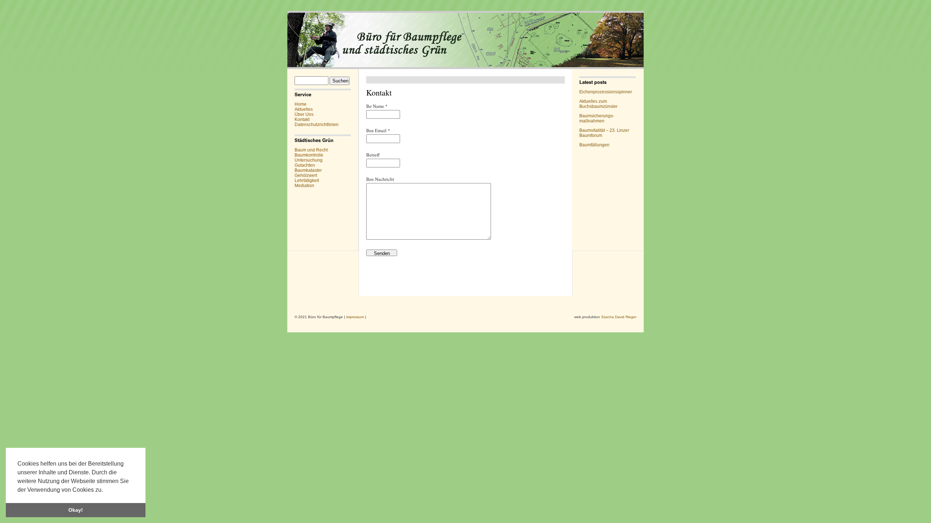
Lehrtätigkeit (307, 180)
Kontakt (302, 119)
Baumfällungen (594, 144)
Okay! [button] (75, 510)
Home (301, 104)
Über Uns (304, 114)
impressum (355, 317)
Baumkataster (308, 170)
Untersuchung (309, 160)
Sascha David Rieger (618, 317)
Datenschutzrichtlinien (317, 124)
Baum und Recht (311, 150)
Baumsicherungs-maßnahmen (596, 118)
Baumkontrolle (309, 155)
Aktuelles (304, 109)
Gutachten (305, 165)
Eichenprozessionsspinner (605, 91)
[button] (105, 490)
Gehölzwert (306, 175)
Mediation (304, 185)
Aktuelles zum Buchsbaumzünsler (598, 104)
